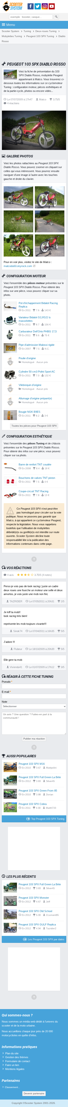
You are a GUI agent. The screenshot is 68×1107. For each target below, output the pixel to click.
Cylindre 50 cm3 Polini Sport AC (37, 371)
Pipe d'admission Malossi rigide (36, 344)
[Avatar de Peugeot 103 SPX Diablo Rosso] (18, 207)
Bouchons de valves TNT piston (37, 477)
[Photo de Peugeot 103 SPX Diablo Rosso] (49, 207)
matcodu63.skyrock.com (18, 266)
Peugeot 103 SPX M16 (32, 763)
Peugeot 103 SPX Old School (35, 911)
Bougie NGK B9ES (29, 411)
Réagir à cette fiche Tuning (29, 676)
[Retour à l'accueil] (13, 7)
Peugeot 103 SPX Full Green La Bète (40, 777)
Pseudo (7, 681)
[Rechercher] (56, 17)
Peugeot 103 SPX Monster (34, 897)
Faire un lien (12, 1065)
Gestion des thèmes (16, 1057)
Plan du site (11, 1053)
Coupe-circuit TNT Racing (33, 491)
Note (4, 701)
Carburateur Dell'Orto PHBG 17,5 (38, 331)
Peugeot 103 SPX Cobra (33, 803)
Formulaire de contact (17, 1061)
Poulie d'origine (27, 358)
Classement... (12, 1087)
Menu (10, 25)
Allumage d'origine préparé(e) (35, 398)
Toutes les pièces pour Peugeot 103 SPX (34, 426)
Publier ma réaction (34, 738)
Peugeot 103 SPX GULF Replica (37, 924)
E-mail (6, 691)
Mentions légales (14, 1069)
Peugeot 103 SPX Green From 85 (38, 790)
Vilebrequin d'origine (30, 384)
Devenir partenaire (34, 1093)
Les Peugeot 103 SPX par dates (46, 939)
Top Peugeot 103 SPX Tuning (47, 818)
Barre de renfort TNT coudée (35, 464)
